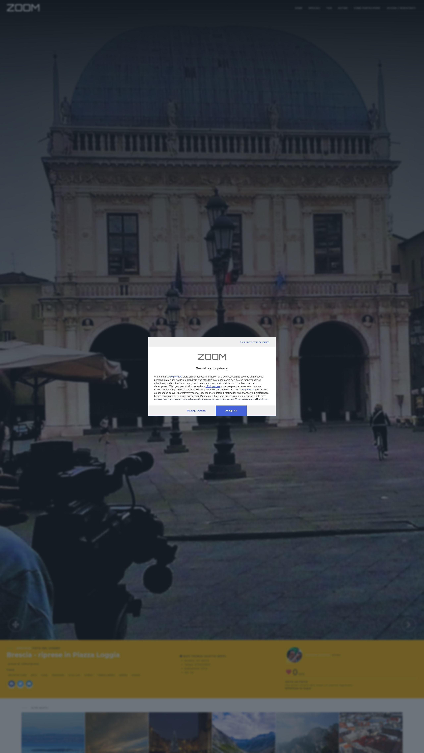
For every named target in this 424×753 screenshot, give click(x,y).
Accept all (231, 410)
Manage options (196, 410)
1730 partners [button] (174, 376)
